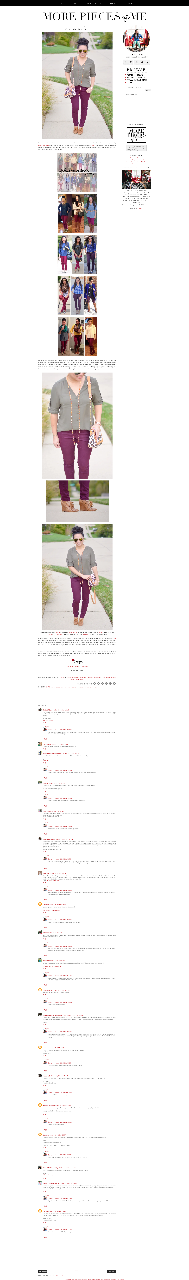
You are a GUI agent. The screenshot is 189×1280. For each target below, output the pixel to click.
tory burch (83, 687)
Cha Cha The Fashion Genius (51, 910)
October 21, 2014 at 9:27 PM (63, 826)
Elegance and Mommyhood (51, 1183)
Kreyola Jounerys (48, 966)
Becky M (45, 783)
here (92, 145)
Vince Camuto (92, 687)
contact (130, 3)
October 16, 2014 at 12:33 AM (58, 1135)
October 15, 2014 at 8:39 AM (54, 932)
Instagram (85, 666)
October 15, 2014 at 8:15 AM (58, 904)
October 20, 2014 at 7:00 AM (68, 1183)
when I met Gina (43, 145)
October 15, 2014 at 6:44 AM (60, 744)
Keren (69, 677)
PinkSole (45, 760)
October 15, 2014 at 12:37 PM (75, 1015)
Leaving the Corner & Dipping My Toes (54, 1015)
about (74, 3)
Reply (44, 722)
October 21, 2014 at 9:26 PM (63, 770)
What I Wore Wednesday (79, 677)
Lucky (51, 687)
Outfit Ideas (58, 687)
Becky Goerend (47, 990)
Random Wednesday (94, 677)
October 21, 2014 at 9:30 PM (63, 1198)
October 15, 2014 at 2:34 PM (62, 1105)
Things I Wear (73, 687)
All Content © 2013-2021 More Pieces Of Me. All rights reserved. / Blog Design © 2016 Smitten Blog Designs (94, 1279)
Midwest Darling (48, 1175)
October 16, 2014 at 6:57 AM (67, 1168)
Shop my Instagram (93, 3)
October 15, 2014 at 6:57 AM (57, 783)
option (101, 632)
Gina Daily (46, 873)
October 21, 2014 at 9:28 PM (63, 1032)
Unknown (46, 904)
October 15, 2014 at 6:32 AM (61, 710)
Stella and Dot (73, 632)
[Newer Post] (42, 1272)
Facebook (77, 666)
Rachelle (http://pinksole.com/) (52, 753)
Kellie (44, 811)
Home (77, 1270)
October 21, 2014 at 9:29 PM (63, 1092)
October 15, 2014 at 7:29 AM (55, 811)
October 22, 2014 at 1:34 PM (58, 1211)
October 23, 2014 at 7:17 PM (63, 1229)
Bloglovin (70, 666)
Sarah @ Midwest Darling (50, 1168)
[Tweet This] (99, 685)
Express (60, 634)
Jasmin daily (46, 1076)
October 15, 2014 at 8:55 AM (56, 960)
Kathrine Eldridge (48, 1105)
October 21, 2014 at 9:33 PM (63, 1122)
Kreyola (45, 960)
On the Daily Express (53, 880)
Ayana (62, 677)
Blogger (140, 208)
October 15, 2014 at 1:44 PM (59, 1076)
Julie (44, 932)
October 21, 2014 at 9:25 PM (63, 730)
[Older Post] (111, 1272)
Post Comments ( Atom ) (58, 1275)
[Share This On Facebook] (95, 685)
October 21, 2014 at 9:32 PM (63, 976)
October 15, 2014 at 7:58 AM (58, 873)
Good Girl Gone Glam (49, 839)
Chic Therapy (47, 744)
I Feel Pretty (106, 677)
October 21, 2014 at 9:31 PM (63, 920)
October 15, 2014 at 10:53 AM (61, 990)
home (61, 3)
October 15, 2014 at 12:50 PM (58, 1048)
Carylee (50, 730)
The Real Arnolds (48, 720)
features (114, 3)
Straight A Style (47, 710)
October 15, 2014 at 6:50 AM (71, 753)
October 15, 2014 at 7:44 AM (64, 839)
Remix (66, 687)
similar (58, 632)
